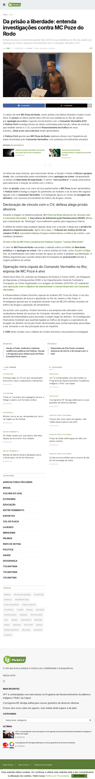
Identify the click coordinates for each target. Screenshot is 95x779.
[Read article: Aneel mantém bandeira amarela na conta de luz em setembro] (8, 153)
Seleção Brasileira (11, 630)
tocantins (8, 635)
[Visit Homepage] (14, 4)
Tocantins (8, 374)
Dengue (30, 610)
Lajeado (8, 527)
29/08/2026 (20, 155)
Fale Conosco (23, 765)
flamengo (23, 615)
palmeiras (17, 625)
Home (5, 15)
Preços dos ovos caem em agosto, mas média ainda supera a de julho (40, 708)
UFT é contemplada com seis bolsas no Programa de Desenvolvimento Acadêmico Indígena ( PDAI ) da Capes (69, 381)
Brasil (11, 15)
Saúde (7, 555)
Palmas (7, 538)
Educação (9, 504)
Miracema (9, 532)
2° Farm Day (38, 595)
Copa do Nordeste (11, 605)
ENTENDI (79, 776)
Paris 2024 (28, 625)
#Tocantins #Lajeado (22, 595)
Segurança (8, 412)
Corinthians (8, 610)
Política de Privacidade (43, 765)
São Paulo (26, 630)
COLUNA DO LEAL (12, 493)
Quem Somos (8, 765)
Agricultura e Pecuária (17, 482)
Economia (9, 499)
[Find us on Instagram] (4, 681)
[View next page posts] (50, 165)
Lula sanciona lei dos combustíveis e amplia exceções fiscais (76, 152)
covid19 (20, 610)
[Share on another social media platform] (90, 106)
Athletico (8, 599)
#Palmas (7, 595)
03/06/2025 (19, 48)
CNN (8, 48)
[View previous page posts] (45, 165)
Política (8, 549)
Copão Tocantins (29, 605)
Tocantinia (10, 566)
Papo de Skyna (12, 544)
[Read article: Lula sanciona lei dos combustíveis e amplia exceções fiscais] (54, 153)
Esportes (9, 516)
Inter (6, 620)
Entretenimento (11, 432)
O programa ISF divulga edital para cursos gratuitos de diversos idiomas (41, 703)
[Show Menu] (4, 4)
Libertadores (26, 620)
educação (40, 610)
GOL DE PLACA (11, 521)
